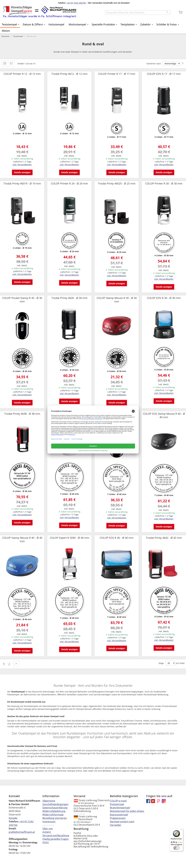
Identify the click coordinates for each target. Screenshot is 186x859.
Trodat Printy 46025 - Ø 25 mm (116, 183)
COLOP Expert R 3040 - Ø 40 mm (69, 537)
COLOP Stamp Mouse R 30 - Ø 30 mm (117, 299)
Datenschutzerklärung (54, 807)
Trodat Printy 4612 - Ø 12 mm (69, 74)
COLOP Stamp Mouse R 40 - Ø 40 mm (22, 539)
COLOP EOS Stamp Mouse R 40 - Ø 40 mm (164, 415)
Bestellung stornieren (54, 818)
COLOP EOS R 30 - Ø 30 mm (164, 298)
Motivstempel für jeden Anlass (127, 811)
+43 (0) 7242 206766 (76, 2)
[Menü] (181, 830)
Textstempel (18, 36)
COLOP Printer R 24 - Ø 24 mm (69, 183)
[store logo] (39, 12)
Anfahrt (46, 832)
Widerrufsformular (53, 814)
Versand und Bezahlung (55, 835)
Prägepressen (118, 818)
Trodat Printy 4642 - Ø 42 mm (164, 537)
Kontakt (13, 818)
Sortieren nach (153, 63)
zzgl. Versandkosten (22, 164)
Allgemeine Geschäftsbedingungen (55, 802)
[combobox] (137, 12)
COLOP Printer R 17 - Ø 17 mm (116, 74)
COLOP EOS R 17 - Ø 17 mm (164, 74)
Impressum (49, 821)
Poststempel (117, 804)
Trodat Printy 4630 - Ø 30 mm (69, 298)
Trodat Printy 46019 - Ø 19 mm (22, 183)
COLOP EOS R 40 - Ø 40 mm (117, 537)
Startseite (5, 36)
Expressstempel (119, 814)
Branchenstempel (120, 807)
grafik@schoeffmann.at (22, 832)
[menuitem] (10, 24)
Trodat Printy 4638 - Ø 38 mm (22, 413)
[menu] (93, 27)
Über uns (47, 828)
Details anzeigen (22, 172)
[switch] (176, 848)
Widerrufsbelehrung (53, 811)
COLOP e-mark (118, 800)
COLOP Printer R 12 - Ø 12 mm (22, 74)
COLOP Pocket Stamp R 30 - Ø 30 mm (22, 299)
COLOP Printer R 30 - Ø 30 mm (164, 183)
